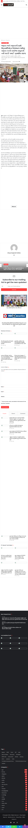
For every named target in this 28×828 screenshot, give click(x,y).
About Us (5, 817)
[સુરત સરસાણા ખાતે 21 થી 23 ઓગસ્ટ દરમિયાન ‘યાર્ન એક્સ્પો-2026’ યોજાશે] (5, 433)
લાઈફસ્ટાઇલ (4, 792)
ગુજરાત (3, 776)
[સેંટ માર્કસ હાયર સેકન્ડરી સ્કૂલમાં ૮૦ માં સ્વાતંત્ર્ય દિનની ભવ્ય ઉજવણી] (7, 336)
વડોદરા (3, 797)
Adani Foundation (5, 754)
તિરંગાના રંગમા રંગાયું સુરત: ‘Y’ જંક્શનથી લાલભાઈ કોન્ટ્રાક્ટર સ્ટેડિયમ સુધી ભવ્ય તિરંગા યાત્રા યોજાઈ (20, 357)
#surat (14, 206)
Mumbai (16, 756)
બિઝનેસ (3, 771)
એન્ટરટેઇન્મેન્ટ (5, 784)
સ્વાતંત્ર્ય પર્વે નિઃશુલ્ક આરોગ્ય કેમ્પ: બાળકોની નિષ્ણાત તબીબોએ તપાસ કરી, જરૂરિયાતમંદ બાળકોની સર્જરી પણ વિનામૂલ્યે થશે (7, 358)
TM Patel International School (20, 761)
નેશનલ (3, 782)
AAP (15, 752)
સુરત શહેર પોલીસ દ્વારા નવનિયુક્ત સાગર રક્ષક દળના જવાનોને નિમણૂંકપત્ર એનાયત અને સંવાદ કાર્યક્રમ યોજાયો (18, 537)
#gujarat (3, 752)
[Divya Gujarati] (8, 4)
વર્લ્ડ (2, 809)
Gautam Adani (10, 756)
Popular (4, 413)
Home (3, 40)
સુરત (7, 42)
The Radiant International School (8, 761)
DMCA (23, 817)
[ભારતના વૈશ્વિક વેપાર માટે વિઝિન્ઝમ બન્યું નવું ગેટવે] (23, 650)
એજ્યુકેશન (8, 40)
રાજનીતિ (3, 799)
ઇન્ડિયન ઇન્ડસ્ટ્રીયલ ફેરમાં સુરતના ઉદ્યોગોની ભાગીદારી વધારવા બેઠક (16, 426)
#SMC (8, 752)
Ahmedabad (18, 754)
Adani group (12, 754)
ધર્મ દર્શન (3, 778)
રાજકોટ (3, 805)
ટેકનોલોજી (4, 794)
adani (19, 752)
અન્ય (3, 801)
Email (2, 391)
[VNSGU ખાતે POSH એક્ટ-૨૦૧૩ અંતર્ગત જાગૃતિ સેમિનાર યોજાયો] (5, 650)
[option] (14, 265)
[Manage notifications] (25, 825)
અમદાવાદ (3, 788)
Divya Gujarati (22, 815)
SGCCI (3, 758)
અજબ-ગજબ (4, 803)
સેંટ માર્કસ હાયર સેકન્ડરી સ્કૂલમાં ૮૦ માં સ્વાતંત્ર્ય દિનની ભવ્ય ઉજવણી (7, 342)
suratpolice (8, 758)
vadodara (3, 763)
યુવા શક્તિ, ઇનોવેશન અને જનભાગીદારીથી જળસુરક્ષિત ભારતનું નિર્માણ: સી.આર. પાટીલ (20, 342)
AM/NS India (4, 756)
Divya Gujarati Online (7, 61)
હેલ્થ (3, 786)
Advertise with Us (11, 817)
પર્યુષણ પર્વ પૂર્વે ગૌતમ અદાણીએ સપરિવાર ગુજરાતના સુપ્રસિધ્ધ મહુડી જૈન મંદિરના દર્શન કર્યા (18, 438)
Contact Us (14, 819)
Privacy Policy (18, 817)
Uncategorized (5, 790)
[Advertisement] (14, 22)
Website (2, 396)
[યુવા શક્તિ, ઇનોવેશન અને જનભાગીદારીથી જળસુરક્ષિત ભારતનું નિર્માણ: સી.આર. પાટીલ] (21, 336)
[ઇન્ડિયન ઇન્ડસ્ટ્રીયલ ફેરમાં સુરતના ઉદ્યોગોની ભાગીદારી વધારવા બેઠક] (5, 427)
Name (2, 386)
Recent (13, 413)
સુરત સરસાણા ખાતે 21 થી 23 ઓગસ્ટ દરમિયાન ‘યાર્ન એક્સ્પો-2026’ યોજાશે (18, 432)
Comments (22, 413)
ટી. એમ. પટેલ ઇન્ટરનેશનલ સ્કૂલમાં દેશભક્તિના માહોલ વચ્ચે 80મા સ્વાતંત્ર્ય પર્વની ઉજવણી (14, 268)
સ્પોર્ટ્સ (3, 780)
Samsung (21, 756)
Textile (13, 758)
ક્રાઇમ (3, 807)
